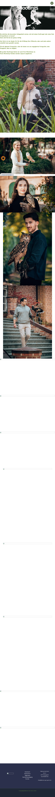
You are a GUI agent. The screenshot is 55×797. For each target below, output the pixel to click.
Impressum (27, 772)
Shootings (27, 7)
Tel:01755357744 (44, 776)
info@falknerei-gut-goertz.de (44, 780)
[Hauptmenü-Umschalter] (51, 3)
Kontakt (27, 779)
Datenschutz (27, 773)
